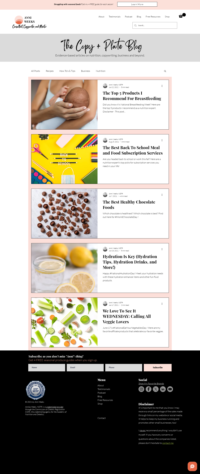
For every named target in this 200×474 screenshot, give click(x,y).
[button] (137, 4)
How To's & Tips (67, 70)
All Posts (35, 70)
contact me (167, 443)
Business (85, 70)
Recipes (50, 70)
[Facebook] (148, 389)
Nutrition (100, 70)
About (101, 385)
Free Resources (105, 400)
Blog (100, 396)
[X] (156, 389)
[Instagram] (141, 389)
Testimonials (104, 389)
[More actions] (163, 86)
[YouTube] (170, 389)
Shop (100, 403)
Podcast (102, 392)
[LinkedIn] (163, 389)
